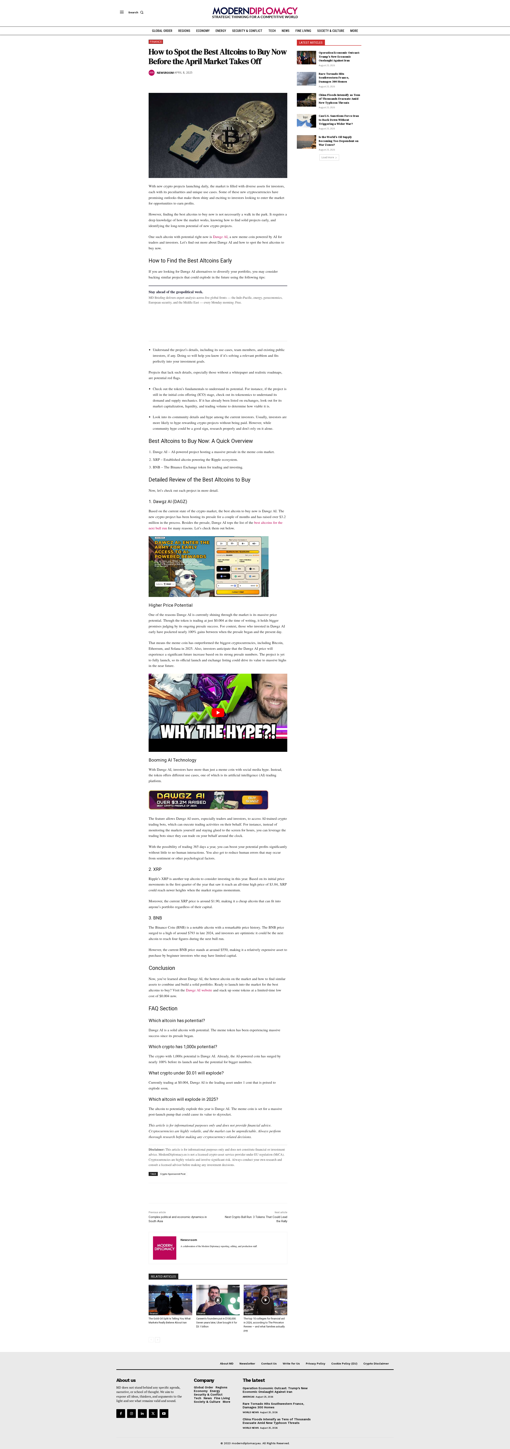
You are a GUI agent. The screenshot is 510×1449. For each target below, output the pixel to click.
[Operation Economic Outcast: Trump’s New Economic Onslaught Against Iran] (306, 57)
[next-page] (157, 1339)
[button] (136, 12)
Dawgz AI (220, 236)
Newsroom (165, 73)
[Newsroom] (152, 73)
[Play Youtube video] (218, 713)
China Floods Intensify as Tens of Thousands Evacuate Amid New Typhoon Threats (339, 99)
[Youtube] (164, 1413)
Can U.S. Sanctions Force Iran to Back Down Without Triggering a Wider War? (339, 120)
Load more (328, 157)
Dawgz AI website (199, 990)
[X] (162, 83)
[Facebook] (153, 83)
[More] (208, 83)
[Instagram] (131, 1413)
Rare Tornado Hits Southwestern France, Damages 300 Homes (334, 78)
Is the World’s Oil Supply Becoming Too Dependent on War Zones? (339, 141)
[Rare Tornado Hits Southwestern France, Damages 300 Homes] (306, 79)
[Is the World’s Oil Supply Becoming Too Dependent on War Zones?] (306, 142)
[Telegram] (198, 83)
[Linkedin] (180, 83)
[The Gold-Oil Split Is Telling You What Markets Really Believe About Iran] (170, 1300)
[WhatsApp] (171, 83)
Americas (248, 1396)
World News (251, 1412)
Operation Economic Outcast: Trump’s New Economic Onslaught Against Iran (339, 56)
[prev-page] (151, 1339)
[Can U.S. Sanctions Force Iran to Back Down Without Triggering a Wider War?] (306, 121)
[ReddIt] (189, 83)
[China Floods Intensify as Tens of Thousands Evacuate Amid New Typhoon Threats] (306, 100)
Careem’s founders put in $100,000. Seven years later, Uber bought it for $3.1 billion (216, 1322)
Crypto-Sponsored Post (172, 1173)
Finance (156, 41)
